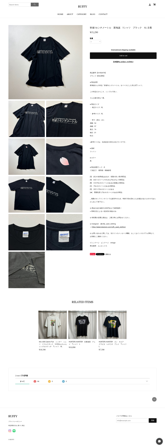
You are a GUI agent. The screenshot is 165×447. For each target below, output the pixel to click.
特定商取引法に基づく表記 (16, 425)
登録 (152, 420)
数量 (91, 38)
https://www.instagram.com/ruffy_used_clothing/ (109, 227)
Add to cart (123, 56)
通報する (108, 254)
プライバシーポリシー (15, 421)
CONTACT (103, 14)
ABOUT (70, 14)
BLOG (92, 14)
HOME (60, 14)
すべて (22, 381)
